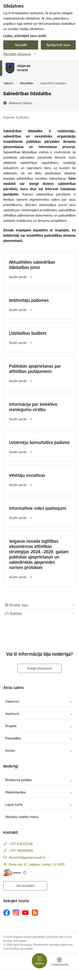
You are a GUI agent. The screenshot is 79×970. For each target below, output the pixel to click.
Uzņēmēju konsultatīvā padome (39, 442)
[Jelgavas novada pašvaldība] (35, 73)
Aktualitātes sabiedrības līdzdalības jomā (32, 265)
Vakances (12, 701)
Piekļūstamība (15, 792)
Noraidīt (21, 45)
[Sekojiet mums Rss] (35, 912)
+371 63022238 (21, 844)
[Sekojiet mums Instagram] (16, 912)
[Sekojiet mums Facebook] (6, 912)
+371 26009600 (21, 850)
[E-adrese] (12, 872)
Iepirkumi (12, 714)
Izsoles (10, 750)
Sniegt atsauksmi (39, 668)
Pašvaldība (13, 738)
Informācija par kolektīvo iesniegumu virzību (33, 407)
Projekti (10, 726)
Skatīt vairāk (18, 277)
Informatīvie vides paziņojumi (37, 508)
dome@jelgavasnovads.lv (27, 857)
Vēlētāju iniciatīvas (27, 475)
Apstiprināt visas (58, 45)
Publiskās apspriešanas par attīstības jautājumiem (35, 368)
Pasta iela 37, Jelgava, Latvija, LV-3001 (37, 864)
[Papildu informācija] (24, 872)
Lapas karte (14, 804)
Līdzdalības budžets (28, 333)
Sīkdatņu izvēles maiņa (21, 817)
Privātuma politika (18, 780)
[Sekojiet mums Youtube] (25, 912)
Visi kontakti (25, 886)
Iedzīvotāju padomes (29, 300)
